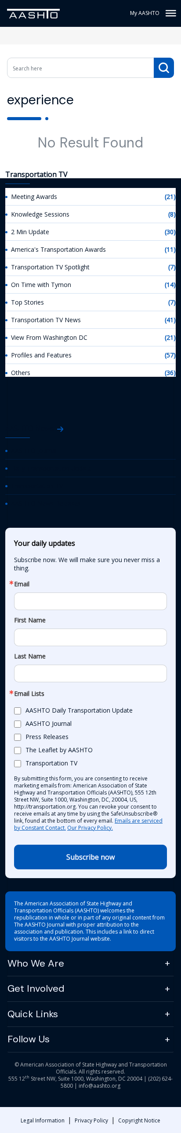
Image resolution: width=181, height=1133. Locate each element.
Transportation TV (37, 486)
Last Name (30, 656)
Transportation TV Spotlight (50, 267)
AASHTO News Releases (46, 503)
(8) (172, 214)
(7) (172, 267)
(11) (170, 249)
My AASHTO (144, 13)
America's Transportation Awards (58, 249)
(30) (170, 232)
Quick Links (32, 1014)
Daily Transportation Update (51, 468)
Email (21, 584)
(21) (170, 196)
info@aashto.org (99, 1085)
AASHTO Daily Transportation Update (79, 710)
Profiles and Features (41, 355)
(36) (170, 372)
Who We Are (35, 963)
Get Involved (36, 988)
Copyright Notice (139, 1120)
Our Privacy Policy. (90, 827)
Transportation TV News (46, 320)
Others (20, 372)
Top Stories (27, 302)
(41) (170, 320)
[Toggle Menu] (170, 13)
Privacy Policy (91, 1120)
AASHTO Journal (34, 450)
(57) (170, 355)
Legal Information (43, 1120)
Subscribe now (90, 857)
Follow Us (28, 1039)
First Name (30, 620)
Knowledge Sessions (40, 214)
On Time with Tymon (41, 284)
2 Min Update (30, 232)
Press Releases (47, 736)
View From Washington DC (49, 337)
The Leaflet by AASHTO (59, 750)
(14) (170, 284)
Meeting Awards (34, 196)
